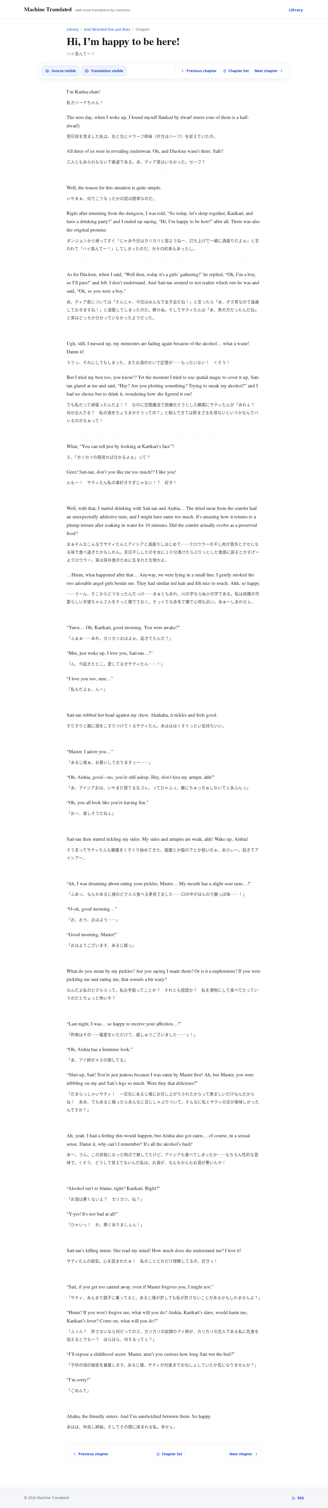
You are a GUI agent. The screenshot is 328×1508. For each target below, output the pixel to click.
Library (296, 9)
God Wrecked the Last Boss (107, 29)
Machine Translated (48, 9)
